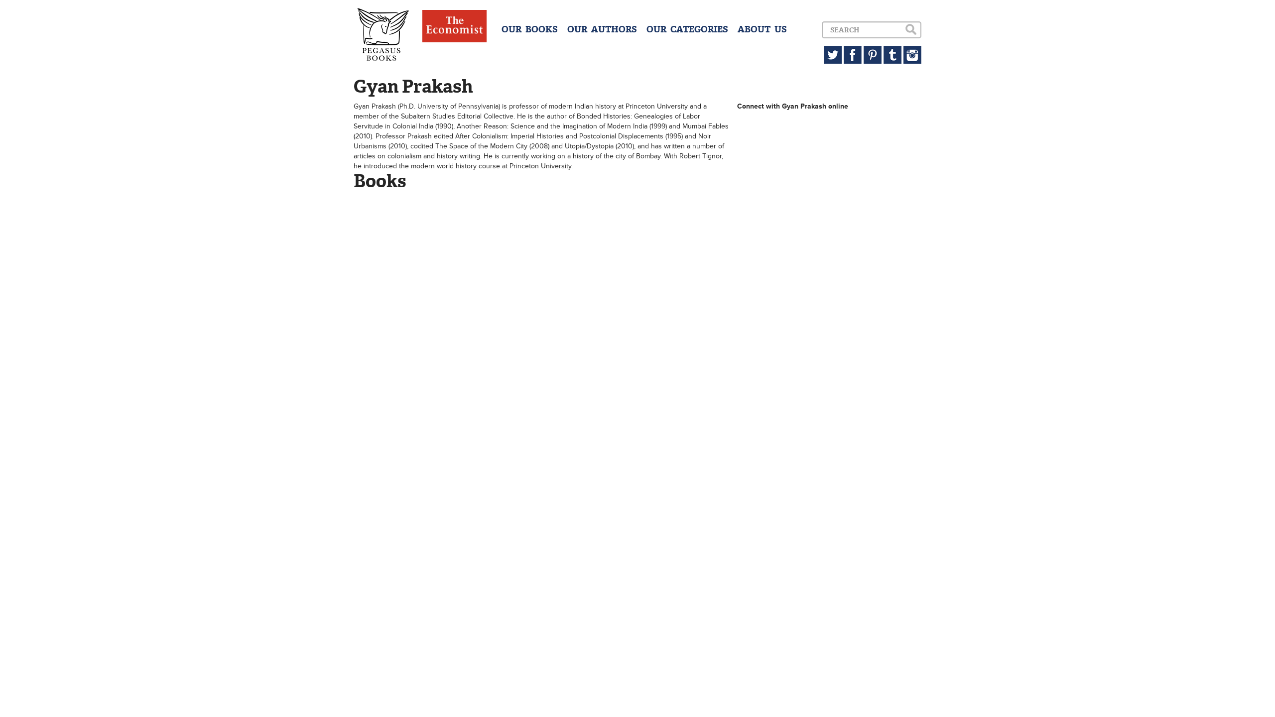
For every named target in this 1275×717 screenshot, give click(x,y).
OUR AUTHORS (602, 29)
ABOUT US (762, 29)
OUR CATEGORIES (687, 29)
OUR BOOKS (530, 29)
